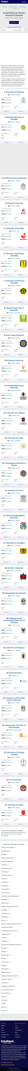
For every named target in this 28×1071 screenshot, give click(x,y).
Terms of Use (10, 1070)
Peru (16, 1025)
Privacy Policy (17, 1070)
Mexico (17, 1027)
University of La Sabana (14, 413)
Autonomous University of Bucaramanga (14, 726)
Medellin (10, 834)
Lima (2, 1027)
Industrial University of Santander (14, 309)
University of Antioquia (14, 92)
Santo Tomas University (14, 335)
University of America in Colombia (14, 282)
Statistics (6, 111)
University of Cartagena (14, 543)
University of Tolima (14, 805)
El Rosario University (14, 203)
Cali (18, 834)
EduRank (21, 17)
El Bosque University (14, 360)
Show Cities (13, 22)
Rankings (20, 111)
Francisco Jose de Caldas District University (14, 699)
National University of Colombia (14, 118)
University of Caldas (14, 438)
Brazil (16, 1032)
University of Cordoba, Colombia (14, 753)
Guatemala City (5, 1034)
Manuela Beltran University (14, 593)
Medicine (4, 6)
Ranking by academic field (14, 27)
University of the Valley (14, 228)
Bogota (15, 834)
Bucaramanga (4, 835)
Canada (17, 1034)
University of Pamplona (14, 648)
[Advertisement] (14, 49)
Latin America (22, 6)
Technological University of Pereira (14, 464)
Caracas (3, 1032)
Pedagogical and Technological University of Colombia (14, 620)
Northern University (14, 568)
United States (18, 1030)
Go (25, 30)
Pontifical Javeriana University (14, 178)
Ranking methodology (8, 1065)
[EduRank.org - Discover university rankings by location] (4, 1)
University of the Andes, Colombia (14, 254)
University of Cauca (14, 490)
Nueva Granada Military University (14, 516)
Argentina (17, 1037)
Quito (2, 1030)
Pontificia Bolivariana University (14, 386)
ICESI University (14, 673)
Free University (14, 780)
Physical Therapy (13, 6)
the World (8, 102)
